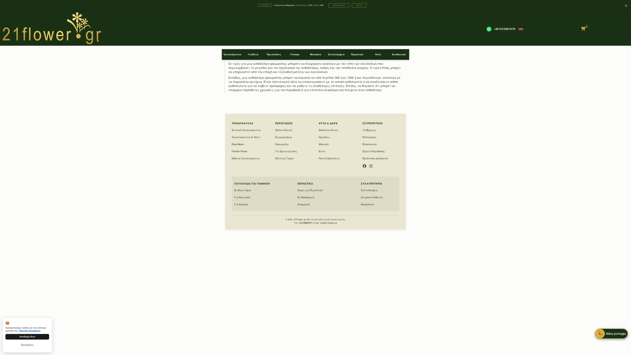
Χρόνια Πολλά (283, 130)
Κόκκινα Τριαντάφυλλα (246, 158)
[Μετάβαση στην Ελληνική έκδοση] (520, 29)
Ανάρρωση (304, 204)
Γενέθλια (253, 54)
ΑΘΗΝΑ (359, 5)
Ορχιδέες (324, 137)
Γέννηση (294, 54)
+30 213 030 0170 (504, 29)
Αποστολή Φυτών (328, 130)
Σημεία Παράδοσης (373, 151)
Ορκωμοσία (282, 144)
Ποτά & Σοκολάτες (329, 158)
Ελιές (322, 151)
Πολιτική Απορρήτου (29, 331)
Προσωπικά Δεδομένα (375, 158)
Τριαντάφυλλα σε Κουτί (246, 137)
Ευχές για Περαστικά (310, 190)
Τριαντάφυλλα (232, 54)
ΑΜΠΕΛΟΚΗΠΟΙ (339, 5)
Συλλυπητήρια (336, 54)
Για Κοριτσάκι (242, 197)
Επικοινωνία (369, 144)
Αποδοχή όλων (27, 336)
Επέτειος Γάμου (284, 158)
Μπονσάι (324, 144)
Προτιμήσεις (27, 345)
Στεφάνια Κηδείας (372, 197)
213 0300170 (305, 222)
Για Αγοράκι (241, 204)
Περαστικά (357, 54)
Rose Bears (238, 144)
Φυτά (378, 54)
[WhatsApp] (489, 29)
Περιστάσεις (274, 54)
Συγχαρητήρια (283, 137)
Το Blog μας (369, 130)
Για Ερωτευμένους (286, 151)
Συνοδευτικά (399, 54)
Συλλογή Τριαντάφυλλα (246, 130)
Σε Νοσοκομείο (306, 197)
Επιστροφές (369, 137)
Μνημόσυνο (367, 204)
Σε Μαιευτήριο (242, 190)
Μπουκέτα (315, 54)
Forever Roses (239, 151)
